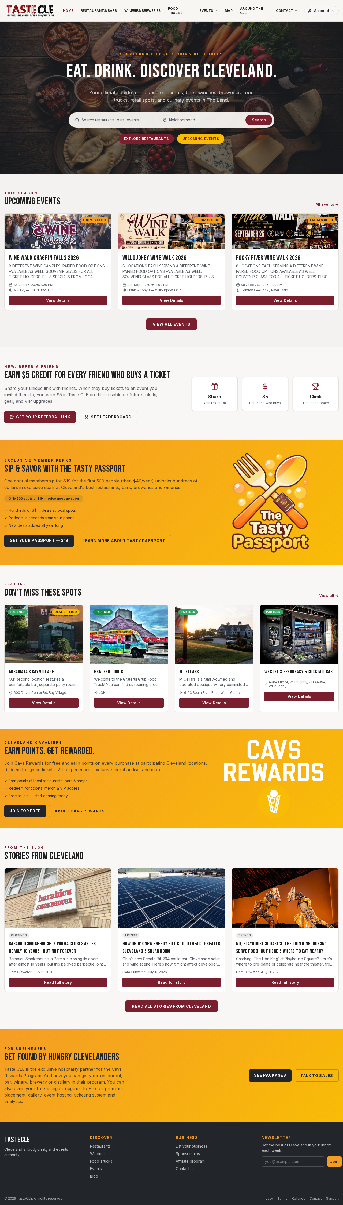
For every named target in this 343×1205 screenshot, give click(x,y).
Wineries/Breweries (142, 11)
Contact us (185, 1168)
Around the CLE (251, 10)
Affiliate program (190, 1161)
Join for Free (25, 810)
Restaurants (100, 1146)
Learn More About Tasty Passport (124, 540)
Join (334, 1161)
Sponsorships (188, 1153)
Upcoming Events (200, 139)
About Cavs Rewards (80, 811)
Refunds (298, 1198)
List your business (191, 1146)
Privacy (267, 1198)
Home (68, 11)
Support (332, 1198)
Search (259, 120)
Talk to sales (316, 1075)
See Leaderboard (111, 417)
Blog (94, 1176)
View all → (329, 595)
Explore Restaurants (146, 139)
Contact (284, 11)
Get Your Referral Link (43, 417)
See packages (270, 1075)
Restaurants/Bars (99, 11)
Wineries (98, 1153)
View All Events (172, 324)
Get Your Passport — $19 (39, 540)
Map (229, 11)
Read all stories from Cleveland (171, 1006)
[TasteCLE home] (30, 10)
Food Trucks (175, 10)
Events (206, 11)
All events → (327, 204)
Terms (282, 1198)
